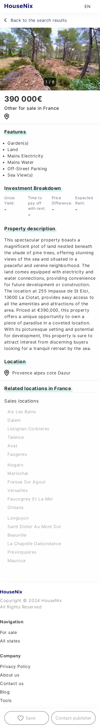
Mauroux (16, 560)
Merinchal (17, 473)
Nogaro (15, 464)
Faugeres (17, 454)
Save (30, 718)
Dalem (14, 420)
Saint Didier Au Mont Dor (34, 526)
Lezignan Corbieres (28, 428)
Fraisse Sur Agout (26, 481)
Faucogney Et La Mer (30, 499)
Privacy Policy (15, 666)
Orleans (15, 507)
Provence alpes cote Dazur (41, 372)
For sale (8, 632)
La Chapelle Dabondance (34, 543)
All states (10, 641)
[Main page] (29, 6)
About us (9, 675)
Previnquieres (22, 552)
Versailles (17, 490)
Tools (6, 700)
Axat (12, 445)
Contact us (11, 683)
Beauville (17, 535)
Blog (5, 692)
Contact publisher (73, 718)
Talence (15, 437)
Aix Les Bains (21, 411)
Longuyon (18, 518)
